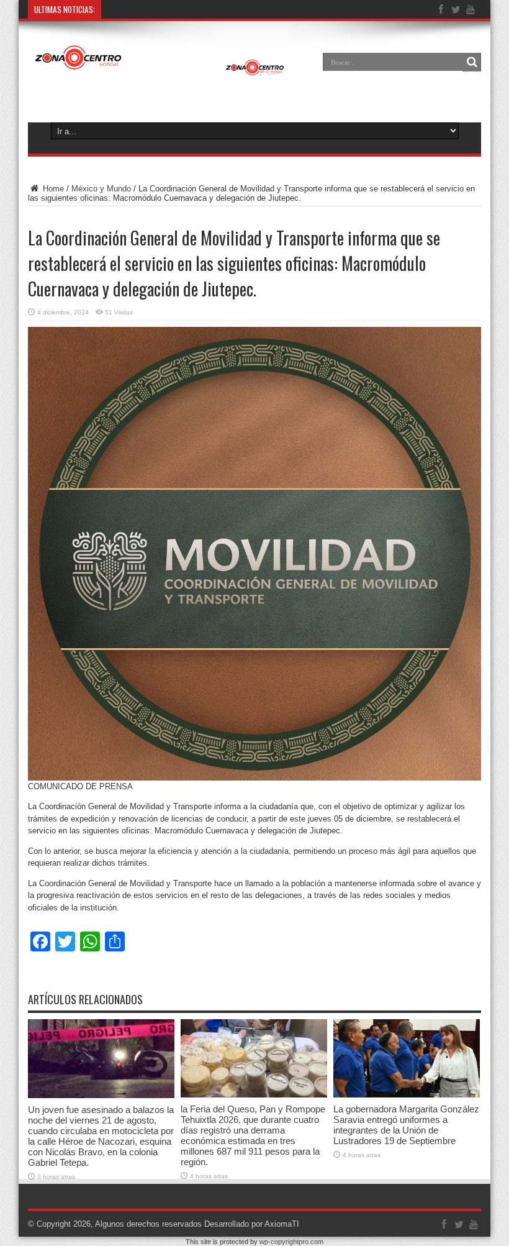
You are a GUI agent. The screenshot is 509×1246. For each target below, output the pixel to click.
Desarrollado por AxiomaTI (251, 1224)
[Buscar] (471, 62)
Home (52, 188)
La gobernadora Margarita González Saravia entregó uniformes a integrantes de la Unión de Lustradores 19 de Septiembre (406, 1125)
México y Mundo (101, 188)
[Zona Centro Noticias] (160, 71)
